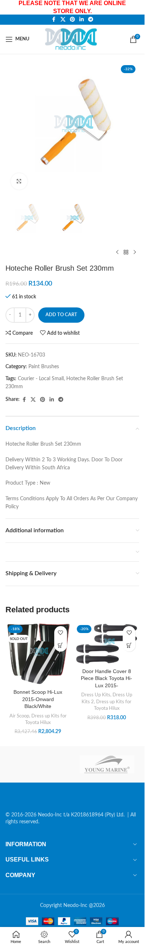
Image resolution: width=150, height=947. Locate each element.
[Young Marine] (107, 764)
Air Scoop (19, 716)
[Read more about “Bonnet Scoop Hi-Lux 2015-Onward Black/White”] (60, 645)
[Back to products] (126, 252)
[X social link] (63, 20)
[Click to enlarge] (19, 181)
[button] (129, 645)
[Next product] (134, 252)
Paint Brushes (43, 366)
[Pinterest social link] (72, 20)
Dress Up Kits (95, 694)
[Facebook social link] (54, 20)
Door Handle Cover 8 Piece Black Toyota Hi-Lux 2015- (106, 678)
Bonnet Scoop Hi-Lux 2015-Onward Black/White (37, 699)
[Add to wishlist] (60, 632)
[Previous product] (117, 252)
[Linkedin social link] (81, 20)
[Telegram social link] (90, 20)
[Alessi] (37, 764)
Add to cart (61, 315)
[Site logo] (72, 38)
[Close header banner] (135, 7)
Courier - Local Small (41, 378)
